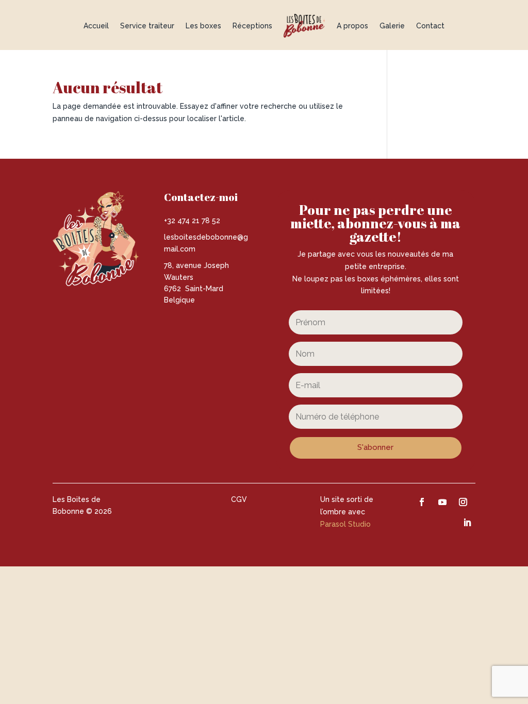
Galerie (392, 26)
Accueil (96, 26)
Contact (430, 26)
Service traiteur (147, 26)
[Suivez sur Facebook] (422, 502)
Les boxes (203, 26)
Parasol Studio (345, 524)
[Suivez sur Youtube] (442, 502)
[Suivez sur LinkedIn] (467, 522)
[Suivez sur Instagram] (463, 502)
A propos (352, 26)
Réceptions (252, 26)
